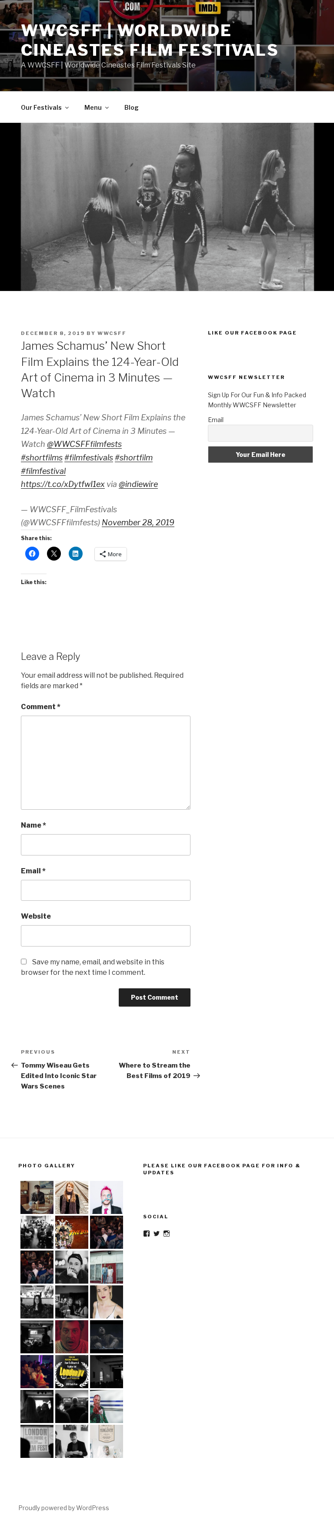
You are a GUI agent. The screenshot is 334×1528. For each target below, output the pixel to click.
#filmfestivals (88, 457)
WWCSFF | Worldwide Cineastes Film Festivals (150, 40)
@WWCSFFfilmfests (84, 444)
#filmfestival (43, 471)
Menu (93, 107)
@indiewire (138, 484)
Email (33, 871)
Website (36, 916)
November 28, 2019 (138, 522)
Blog (131, 107)
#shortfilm (134, 457)
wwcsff (112, 333)
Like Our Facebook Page (252, 333)
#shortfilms (42, 457)
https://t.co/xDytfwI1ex (63, 484)
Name (33, 825)
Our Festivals (41, 107)
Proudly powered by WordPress (63, 1507)
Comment (40, 707)
